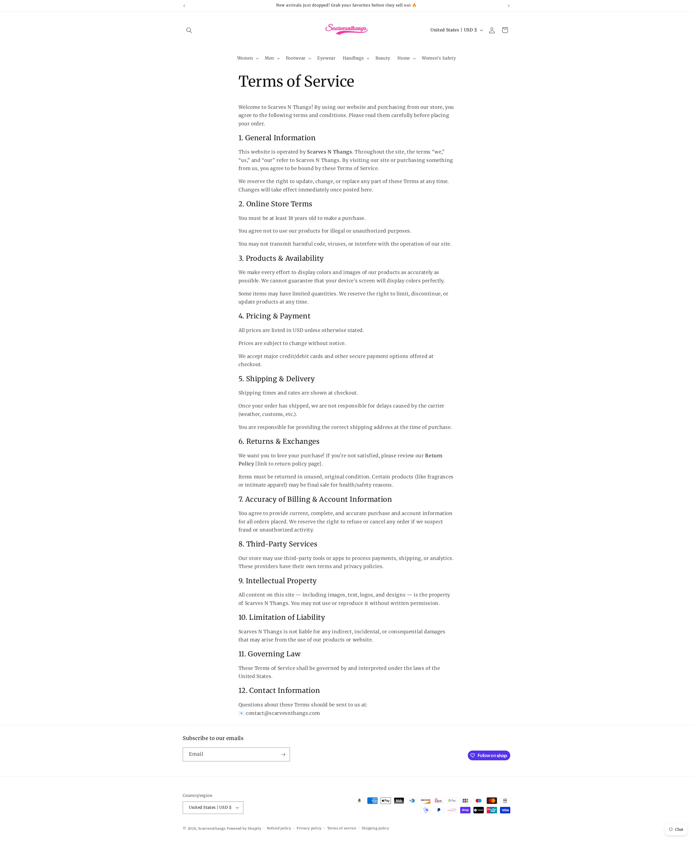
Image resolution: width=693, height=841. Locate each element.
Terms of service (341, 828)
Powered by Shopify (244, 828)
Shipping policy (375, 828)
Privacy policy (309, 828)
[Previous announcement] (184, 5)
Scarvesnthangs (212, 828)
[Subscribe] (283, 755)
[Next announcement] (509, 5)
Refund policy (279, 828)
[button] (189, 30)
